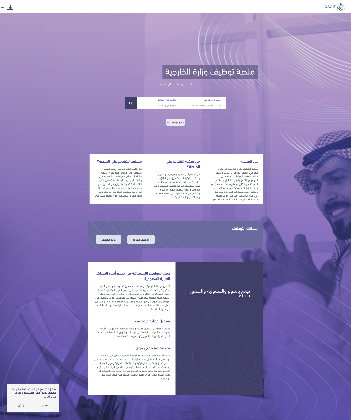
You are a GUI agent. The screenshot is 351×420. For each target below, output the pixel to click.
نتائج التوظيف (108, 239)
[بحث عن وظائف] (131, 103)
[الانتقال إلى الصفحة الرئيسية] (334, 7)
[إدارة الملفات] (10, 7)
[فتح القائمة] (2, 7)
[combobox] (204, 105)
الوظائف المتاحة (141, 239)
